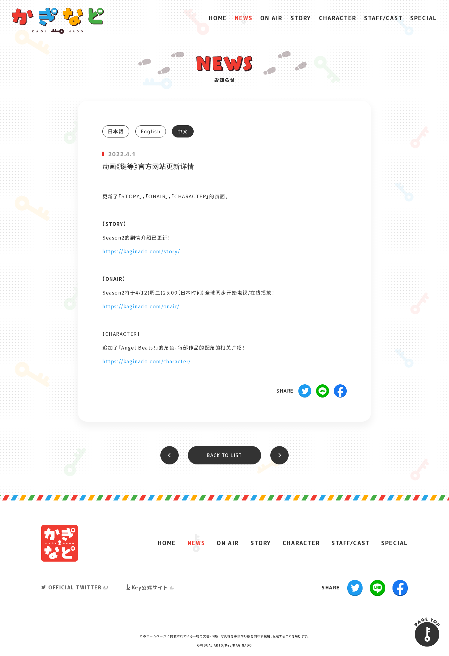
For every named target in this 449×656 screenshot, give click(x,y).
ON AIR (271, 18)
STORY (300, 18)
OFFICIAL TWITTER (75, 587)
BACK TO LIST (224, 455)
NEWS (243, 18)
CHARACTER (337, 18)
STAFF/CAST (383, 18)
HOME (218, 18)
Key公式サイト (150, 587)
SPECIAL (423, 18)
